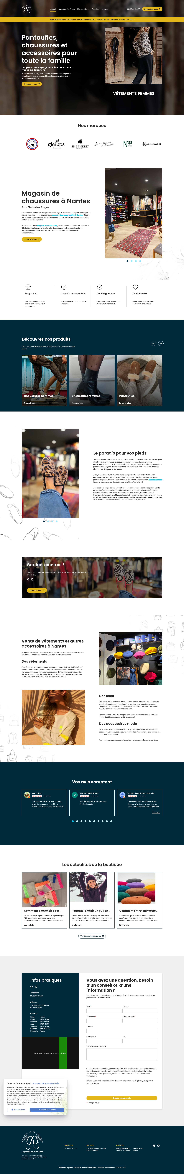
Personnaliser (19, 1110)
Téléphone (91, 1016)
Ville (124, 1037)
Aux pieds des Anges (66, 9)
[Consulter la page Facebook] (28, 579)
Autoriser (63, 1053)
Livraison (105, 9)
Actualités (95, 9)
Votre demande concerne (96, 1046)
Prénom (125, 1006)
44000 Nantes (40, 1006)
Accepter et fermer (48, 1110)
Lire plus (156, 812)
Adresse (89, 1027)
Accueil (53, 9)
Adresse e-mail (128, 1016)
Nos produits (82, 9)
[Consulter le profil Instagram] (32, 579)
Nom (89, 1006)
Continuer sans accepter (15, 1104)
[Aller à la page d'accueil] (27, 9)
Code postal (91, 1037)
